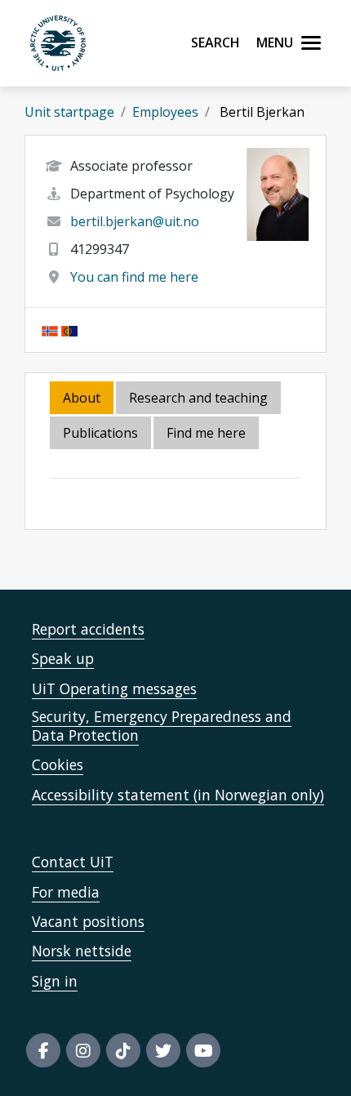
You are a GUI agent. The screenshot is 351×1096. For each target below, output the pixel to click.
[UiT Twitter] (163, 1050)
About (81, 398)
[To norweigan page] (50, 330)
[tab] (101, 434)
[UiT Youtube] (203, 1050)
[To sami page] (69, 330)
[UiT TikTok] (123, 1050)
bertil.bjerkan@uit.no (134, 221)
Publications (100, 433)
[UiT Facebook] (43, 1050)
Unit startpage (69, 112)
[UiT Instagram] (83, 1050)
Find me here (206, 433)
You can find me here (134, 277)
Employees (165, 112)
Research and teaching (198, 398)
